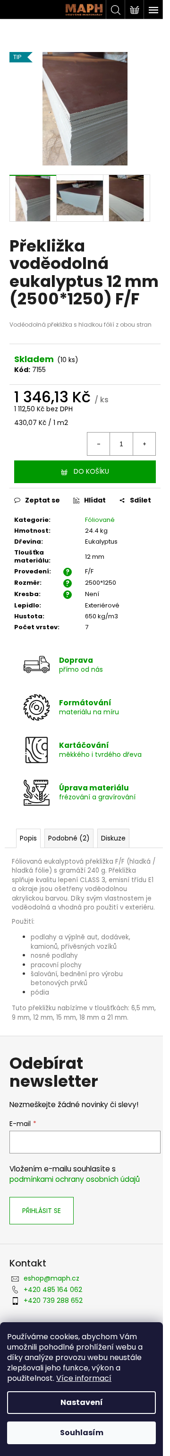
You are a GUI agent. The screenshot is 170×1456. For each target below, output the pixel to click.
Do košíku (91, 471)
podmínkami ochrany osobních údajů (74, 1179)
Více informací (83, 1378)
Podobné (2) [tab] (69, 838)
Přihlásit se (41, 1210)
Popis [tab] (28, 838)
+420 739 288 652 (53, 1300)
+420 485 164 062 (53, 1289)
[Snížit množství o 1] (98, 444)
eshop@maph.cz (51, 1278)
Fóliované (100, 519)
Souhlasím (81, 1432)
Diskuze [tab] (113, 838)
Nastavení (81, 1402)
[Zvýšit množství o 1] (144, 444)
